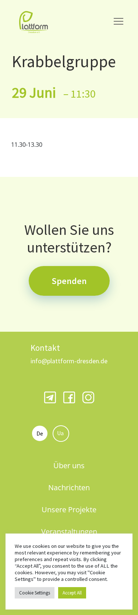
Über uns (69, 465)
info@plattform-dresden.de (69, 361)
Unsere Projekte (69, 509)
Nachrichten (69, 487)
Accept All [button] (72, 593)
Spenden (69, 281)
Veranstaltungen (69, 531)
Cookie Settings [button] (34, 593)
